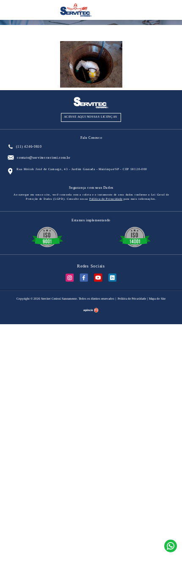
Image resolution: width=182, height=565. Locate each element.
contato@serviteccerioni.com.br (44, 158)
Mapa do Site (157, 298)
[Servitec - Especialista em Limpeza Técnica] (76, 15)
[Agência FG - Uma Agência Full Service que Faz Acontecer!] (91, 311)
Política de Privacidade (106, 198)
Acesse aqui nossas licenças (90, 117)
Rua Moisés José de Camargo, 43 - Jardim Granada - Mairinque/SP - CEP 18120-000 (82, 169)
